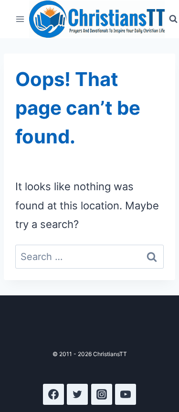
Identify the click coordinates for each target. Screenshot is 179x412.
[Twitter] (77, 394)
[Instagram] (101, 394)
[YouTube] (125, 394)
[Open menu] (20, 18)
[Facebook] (53, 394)
